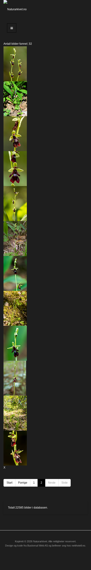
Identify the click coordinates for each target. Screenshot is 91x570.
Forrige (22, 482)
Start (9, 482)
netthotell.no (78, 545)
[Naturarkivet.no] (15, 9)
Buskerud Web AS (37, 545)
